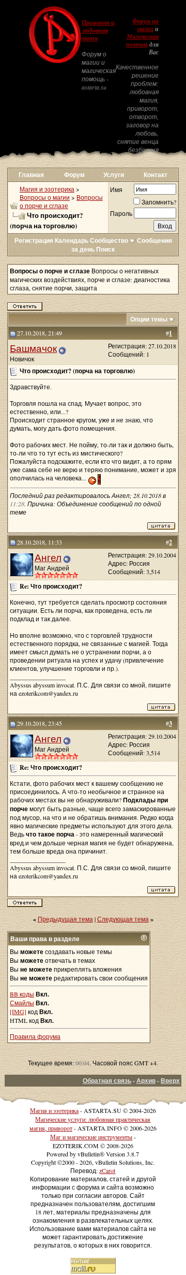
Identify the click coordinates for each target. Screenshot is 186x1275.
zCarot (107, 1170)
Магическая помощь (142, 40)
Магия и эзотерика (47, 189)
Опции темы (148, 319)
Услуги (113, 174)
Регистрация (33, 240)
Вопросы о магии (45, 197)
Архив (146, 1080)
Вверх (170, 1080)
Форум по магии (145, 25)
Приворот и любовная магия (98, 30)
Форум (74, 174)
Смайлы (22, 1003)
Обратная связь (107, 1080)
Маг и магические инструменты (91, 1137)
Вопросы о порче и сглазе (61, 201)
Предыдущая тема (65, 919)
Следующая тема (123, 919)
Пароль (121, 213)
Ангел (48, 557)
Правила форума (35, 1036)
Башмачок (33, 348)
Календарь (71, 240)
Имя (116, 189)
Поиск (105, 249)
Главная (31, 174)
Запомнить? (159, 202)
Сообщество (109, 240)
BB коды (22, 994)
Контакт (155, 174)
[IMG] (18, 1011)
